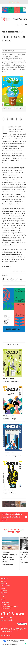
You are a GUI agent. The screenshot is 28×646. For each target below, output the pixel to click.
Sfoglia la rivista (14, 2)
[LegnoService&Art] (14, 504)
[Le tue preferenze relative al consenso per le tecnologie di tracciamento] (25, 643)
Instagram (4, 595)
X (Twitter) (4, 593)
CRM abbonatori (5, 585)
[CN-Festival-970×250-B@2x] (14, 9)
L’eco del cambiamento (11, 382)
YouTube (3, 597)
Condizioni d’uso (5, 608)
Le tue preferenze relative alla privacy (15, 641)
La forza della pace (9, 493)
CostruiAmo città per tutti (12, 456)
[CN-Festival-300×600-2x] (14, 309)
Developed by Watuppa (6, 631)
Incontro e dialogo (9, 419)
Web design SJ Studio (18, 629)
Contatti (3, 581)
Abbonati (21, 623)
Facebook (4, 590)
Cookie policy (5, 604)
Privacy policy (5, 602)
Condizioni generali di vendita (9, 606)
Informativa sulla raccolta (9, 644)
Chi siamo (4, 583)
